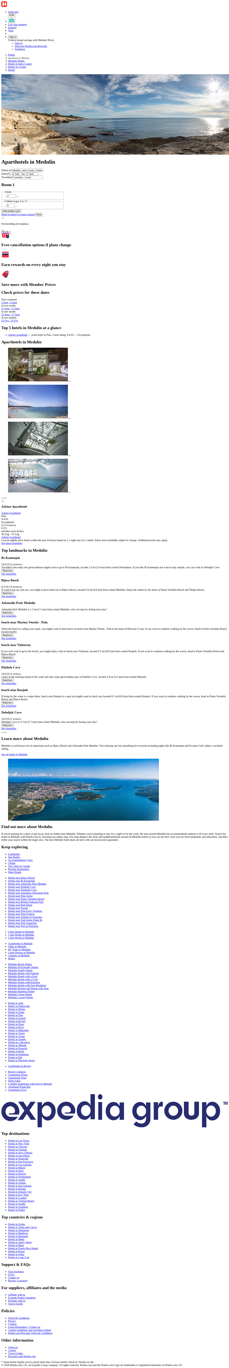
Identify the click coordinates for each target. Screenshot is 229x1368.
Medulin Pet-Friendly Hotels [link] (23, 967)
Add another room (11, 211)
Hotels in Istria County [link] (20, 63)
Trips (10, 30)
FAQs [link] (11, 1274)
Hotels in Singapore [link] (18, 1230)
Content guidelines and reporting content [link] (29, 1330)
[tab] (14, 854)
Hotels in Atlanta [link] (17, 1182)
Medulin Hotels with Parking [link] (23, 973)
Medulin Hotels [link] (16, 60)
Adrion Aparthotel (17, 334)
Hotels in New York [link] (18, 1143)
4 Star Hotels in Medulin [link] (21, 931)
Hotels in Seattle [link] (16, 1204)
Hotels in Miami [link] (16, 1167)
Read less (7, 570)
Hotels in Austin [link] (16, 1179)
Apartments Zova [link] (17, 1089)
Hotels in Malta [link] (16, 1239)
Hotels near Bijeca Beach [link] (21, 877)
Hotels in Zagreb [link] (17, 1018)
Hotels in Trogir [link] (16, 1033)
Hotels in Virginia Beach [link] (21, 1201)
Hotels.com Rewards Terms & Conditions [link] (30, 1333)
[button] (114, 827)
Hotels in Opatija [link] (17, 1039)
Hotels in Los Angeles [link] (20, 1164)
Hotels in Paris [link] (15, 1170)
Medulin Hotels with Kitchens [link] (24, 982)
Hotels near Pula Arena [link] (20, 896)
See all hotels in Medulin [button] (14, 754)
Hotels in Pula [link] (15, 1015)
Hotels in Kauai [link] (16, 1251)
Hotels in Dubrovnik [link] (19, 1006)
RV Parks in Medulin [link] (19, 949)
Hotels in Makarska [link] (18, 1030)
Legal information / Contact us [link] (24, 1327)
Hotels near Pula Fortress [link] (21, 914)
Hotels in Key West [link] (18, 1194)
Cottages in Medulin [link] (19, 955)
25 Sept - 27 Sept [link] (10, 314)
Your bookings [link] (16, 1271)
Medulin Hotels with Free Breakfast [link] (27, 985)
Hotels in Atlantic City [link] (20, 1191)
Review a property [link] (18, 1280)
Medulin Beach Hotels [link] (20, 964)
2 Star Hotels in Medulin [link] (21, 937)
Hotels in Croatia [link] (17, 66)
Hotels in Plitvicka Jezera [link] (21, 1060)
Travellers (6, 177)
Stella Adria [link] (14, 1080)
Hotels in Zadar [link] (16, 1012)
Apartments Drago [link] (18, 1074)
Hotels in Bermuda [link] (18, 1236)
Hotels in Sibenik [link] (17, 1045)
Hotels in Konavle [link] (17, 1048)
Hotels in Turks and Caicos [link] (22, 1227)
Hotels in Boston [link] (17, 1188)
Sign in (12, 37)
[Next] (5, 732)
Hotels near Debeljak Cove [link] (22, 889)
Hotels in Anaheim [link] (18, 1207)
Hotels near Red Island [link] (20, 905)
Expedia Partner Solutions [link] (22, 1297)
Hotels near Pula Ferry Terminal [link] (25, 911)
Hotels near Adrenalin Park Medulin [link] (27, 883)
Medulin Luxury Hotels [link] (20, 997)
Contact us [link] (13, 1277)
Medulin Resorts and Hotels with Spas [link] (28, 988)
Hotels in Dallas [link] (16, 1210)
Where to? (6, 170)
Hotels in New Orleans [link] (20, 1152)
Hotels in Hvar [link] (16, 1027)
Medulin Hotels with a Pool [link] (22, 976)
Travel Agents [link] (15, 1303)
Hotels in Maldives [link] (18, 1233)
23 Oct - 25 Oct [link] (9, 320)
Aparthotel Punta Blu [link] (19, 1086)
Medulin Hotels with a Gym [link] (23, 979)
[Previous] (2, 732)
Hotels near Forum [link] (18, 908)
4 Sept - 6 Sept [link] (9, 302)
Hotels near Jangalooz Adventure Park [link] (28, 893)
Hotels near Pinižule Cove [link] (22, 886)
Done (38, 214)
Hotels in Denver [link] (17, 1173)
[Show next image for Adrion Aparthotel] (5, 498)
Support (12, 27)
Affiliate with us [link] (16, 1294)
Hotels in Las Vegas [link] (18, 1140)
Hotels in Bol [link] (15, 1057)
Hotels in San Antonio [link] (20, 1185)
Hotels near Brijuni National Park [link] (25, 902)
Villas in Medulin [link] (17, 946)
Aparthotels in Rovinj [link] (19, 1066)
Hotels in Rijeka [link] (16, 1009)
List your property (17, 24)
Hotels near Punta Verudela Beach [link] (26, 899)
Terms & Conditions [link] (19, 1318)
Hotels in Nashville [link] (18, 1158)
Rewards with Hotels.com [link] (22, 1356)
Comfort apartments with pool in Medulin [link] (30, 1083)
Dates (4, 173)
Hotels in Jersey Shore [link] (20, 1242)
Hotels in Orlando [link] (17, 1149)
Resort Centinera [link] (17, 1071)
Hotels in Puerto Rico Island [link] (23, 1248)
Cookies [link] (12, 1324)
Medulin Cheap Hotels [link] (20, 994)
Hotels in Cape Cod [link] (18, 1257)
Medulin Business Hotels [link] (21, 991)
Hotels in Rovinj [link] (16, 1021)
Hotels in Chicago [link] (17, 1146)
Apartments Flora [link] (17, 1077)
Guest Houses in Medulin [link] (21, 952)
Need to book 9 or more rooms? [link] (18, 214)
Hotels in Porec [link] (16, 1024)
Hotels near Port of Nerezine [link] (23, 926)
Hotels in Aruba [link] (16, 1224)
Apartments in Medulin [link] (20, 943)
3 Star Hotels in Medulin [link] (21, 934)
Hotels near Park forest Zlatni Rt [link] (25, 920)
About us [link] (13, 1347)
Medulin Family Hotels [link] (20, 970)
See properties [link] (8, 573)
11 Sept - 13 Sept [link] (10, 308)
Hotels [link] (11, 54)
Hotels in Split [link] (15, 1003)
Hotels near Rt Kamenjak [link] (21, 880)
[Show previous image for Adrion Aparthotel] (2, 498)
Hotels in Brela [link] (16, 1051)
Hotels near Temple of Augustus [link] (25, 917)
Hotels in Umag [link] (16, 1036)
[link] (43, 49)
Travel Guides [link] (15, 1353)
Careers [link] (12, 1350)
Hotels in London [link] (17, 1197)
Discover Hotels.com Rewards (31, 46)
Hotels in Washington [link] (19, 1176)
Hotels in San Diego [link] (19, 1155)
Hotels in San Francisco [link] (20, 1161)
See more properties (11, 543)
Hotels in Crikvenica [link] (19, 1042)
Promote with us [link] (16, 1300)
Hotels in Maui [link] (16, 1245)
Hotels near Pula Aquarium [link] (22, 923)
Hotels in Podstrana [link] (18, 1054)
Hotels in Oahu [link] (16, 1254)
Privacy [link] (12, 1321)
